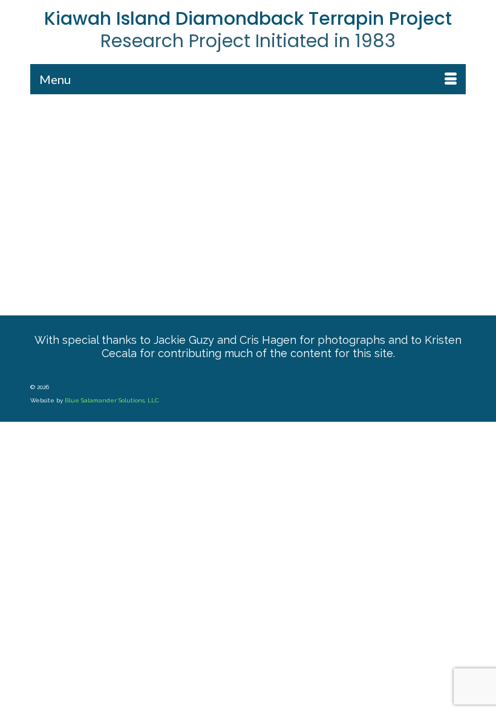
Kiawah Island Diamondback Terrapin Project (248, 18)
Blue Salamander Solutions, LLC (112, 400)
